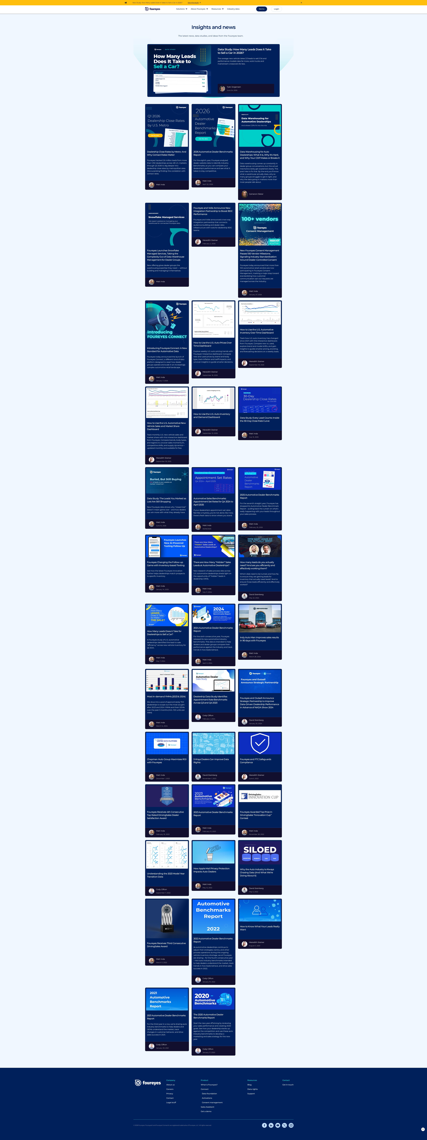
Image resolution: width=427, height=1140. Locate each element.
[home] (152, 9)
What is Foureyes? (209, 1085)
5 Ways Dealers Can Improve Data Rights (211, 761)
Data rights (252, 1089)
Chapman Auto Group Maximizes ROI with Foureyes (166, 761)
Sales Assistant (207, 1107)
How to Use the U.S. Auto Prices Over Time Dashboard (212, 344)
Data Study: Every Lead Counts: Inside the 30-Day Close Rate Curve (259, 419)
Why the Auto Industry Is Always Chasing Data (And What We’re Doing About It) (257, 872)
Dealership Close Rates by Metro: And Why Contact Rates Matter (166, 153)
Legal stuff (171, 1102)
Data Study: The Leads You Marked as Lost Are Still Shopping (166, 500)
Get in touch (288, 1085)
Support (251, 1094)
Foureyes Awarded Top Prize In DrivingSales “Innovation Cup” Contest (256, 815)
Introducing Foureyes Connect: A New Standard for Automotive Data (167, 350)
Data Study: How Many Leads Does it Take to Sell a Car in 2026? (244, 51)
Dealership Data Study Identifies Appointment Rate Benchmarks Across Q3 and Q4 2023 (210, 699)
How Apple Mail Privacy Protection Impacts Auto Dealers (211, 870)
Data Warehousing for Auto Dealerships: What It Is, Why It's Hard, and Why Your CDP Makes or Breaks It (260, 154)
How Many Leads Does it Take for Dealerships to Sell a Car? (164, 633)
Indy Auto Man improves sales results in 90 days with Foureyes (259, 639)
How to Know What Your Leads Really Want (260, 928)
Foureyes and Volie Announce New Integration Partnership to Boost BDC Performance (213, 211)
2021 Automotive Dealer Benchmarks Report (166, 1017)
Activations (207, 1098)
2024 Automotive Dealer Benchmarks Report (213, 629)
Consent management (212, 1102)
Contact (170, 1098)
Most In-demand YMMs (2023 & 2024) (166, 696)
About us (170, 1085)
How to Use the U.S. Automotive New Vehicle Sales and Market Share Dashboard (166, 426)
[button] (181, 9)
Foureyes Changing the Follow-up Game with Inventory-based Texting (166, 564)
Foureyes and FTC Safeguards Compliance (255, 761)
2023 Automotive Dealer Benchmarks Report (213, 814)
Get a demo (206, 1111)
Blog (249, 1085)
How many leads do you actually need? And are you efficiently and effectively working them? (257, 565)
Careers (169, 1089)
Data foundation (209, 1094)
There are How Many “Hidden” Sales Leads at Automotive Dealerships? (212, 564)
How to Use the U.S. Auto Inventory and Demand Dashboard (211, 415)
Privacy (169, 1094)
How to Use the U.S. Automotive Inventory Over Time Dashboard (257, 331)
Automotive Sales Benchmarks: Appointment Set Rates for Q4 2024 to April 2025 (213, 501)
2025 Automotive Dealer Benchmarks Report (259, 496)
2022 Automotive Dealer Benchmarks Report (213, 940)
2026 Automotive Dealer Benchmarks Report (213, 153)
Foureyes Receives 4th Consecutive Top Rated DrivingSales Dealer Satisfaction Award (165, 815)
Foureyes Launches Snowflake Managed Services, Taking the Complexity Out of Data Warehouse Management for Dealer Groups (165, 255)
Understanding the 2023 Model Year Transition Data (166, 875)
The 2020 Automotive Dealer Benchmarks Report (208, 1016)
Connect (204, 1089)
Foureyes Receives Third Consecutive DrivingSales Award (166, 945)
